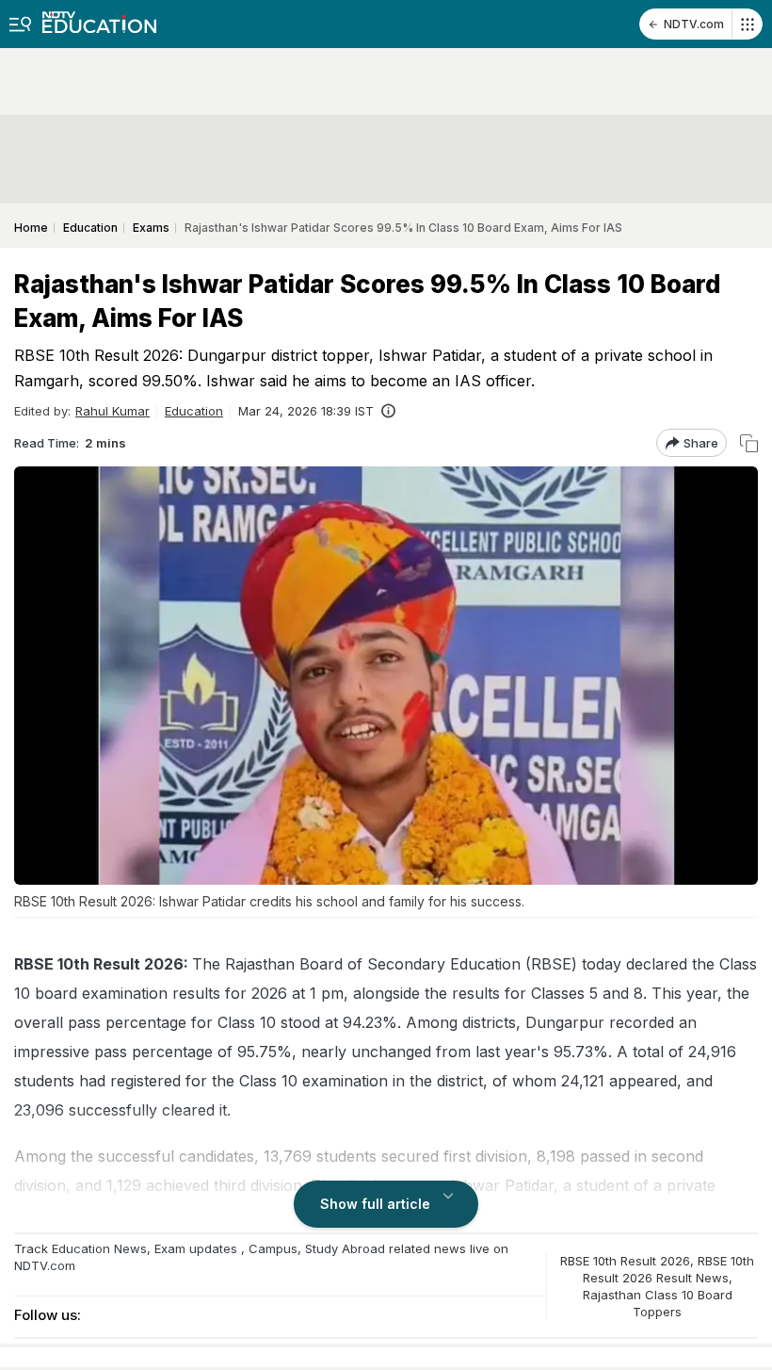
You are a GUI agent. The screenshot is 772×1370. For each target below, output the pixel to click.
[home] (99, 16)
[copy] (749, 443)
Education (194, 410)
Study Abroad (345, 1248)
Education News (99, 1248)
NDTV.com (694, 24)
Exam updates (195, 1248)
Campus (273, 1248)
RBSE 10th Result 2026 (625, 1260)
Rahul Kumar (112, 410)
